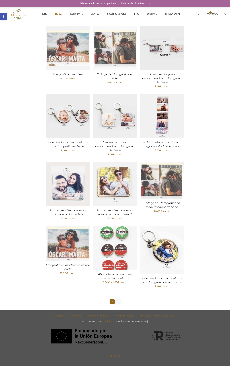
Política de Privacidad (98, 315)
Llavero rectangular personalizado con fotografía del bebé (162, 78)
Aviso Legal (76, 315)
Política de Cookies (124, 315)
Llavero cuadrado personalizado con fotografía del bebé (115, 146)
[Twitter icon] (115, 356)
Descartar (145, 3)
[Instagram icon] (118, 356)
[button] (3, 16)
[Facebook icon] (111, 356)
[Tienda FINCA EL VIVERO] (19, 14)
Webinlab (107, 321)
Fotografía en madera (68, 74)
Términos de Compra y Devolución (156, 315)
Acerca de (60, 315)
